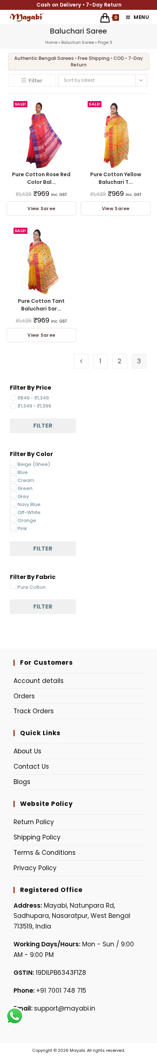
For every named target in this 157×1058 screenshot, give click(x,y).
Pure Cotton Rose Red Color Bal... (41, 178)
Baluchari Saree (77, 42)
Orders (24, 696)
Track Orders (34, 711)
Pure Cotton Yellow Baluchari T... (115, 178)
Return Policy (34, 822)
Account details (39, 680)
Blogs (22, 781)
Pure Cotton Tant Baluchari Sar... (41, 304)
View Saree (41, 208)
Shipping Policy (37, 837)
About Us (27, 751)
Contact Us (31, 766)
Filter (43, 425)
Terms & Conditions (45, 852)
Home (51, 42)
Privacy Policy (35, 868)
